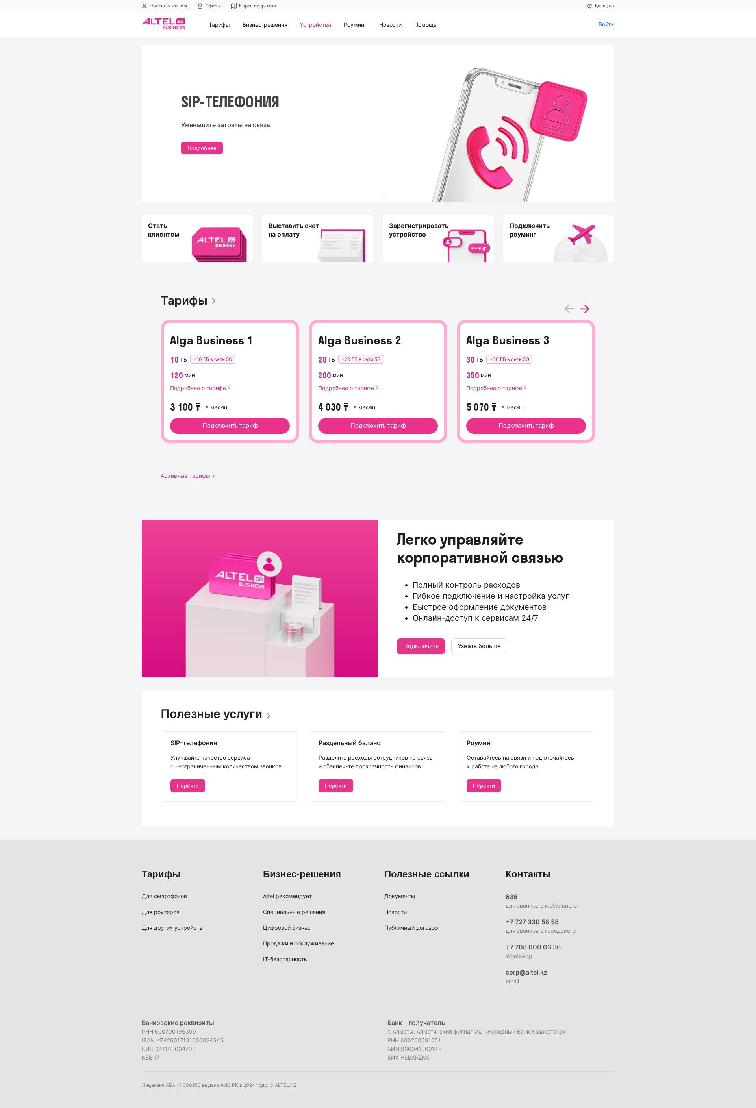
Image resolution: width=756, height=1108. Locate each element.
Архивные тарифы (185, 475)
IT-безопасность (285, 959)
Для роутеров (161, 911)
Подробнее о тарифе (198, 388)
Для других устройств (172, 927)
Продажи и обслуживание (298, 943)
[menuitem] (219, 25)
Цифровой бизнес (287, 927)
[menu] (400, 24)
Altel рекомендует (287, 896)
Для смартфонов (164, 896)
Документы (399, 896)
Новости (395, 911)
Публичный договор (411, 927)
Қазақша (604, 6)
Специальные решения (294, 911)
